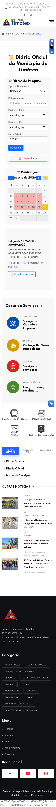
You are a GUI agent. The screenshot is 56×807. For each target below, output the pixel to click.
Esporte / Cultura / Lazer (34, 515)
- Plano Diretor (14, 461)
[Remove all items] (41, 91)
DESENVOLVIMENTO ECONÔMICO (19, 671)
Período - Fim (15, 122)
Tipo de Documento (19, 86)
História (9, 729)
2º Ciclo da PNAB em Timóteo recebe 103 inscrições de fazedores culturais (38, 563)
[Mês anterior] (11, 178)
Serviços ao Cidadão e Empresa (30, 325)
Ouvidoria (9, 754)
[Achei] (25, 15)
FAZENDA (9, 684)
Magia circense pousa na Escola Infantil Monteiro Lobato (36, 543)
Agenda (9, 735)
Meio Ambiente (12, 691)
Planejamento (12, 697)
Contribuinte (30, 317)
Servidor (28, 362)
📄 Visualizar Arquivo (22, 274)
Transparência (31, 383)
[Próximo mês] (38, 178)
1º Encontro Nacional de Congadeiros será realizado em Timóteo (38, 523)
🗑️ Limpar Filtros (28, 158)
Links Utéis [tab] (45, 450)
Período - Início (16, 110)
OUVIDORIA (32, 691)
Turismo (27, 341)
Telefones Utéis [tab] (28, 451)
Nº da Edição (15, 134)
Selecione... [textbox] (16, 91)
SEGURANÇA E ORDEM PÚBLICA (19, 704)
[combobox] (28, 91)
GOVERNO (25, 684)
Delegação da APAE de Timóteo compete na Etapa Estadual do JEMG (37, 503)
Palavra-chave (16, 98)
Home (7, 33)
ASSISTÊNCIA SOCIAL (36, 665)
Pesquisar (15, 147)
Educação (27, 495)
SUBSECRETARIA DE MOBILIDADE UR (21, 710)
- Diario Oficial (14, 468)
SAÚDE (30, 697)
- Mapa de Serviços (17, 475)
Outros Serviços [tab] (10, 451)
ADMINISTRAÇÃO (12, 665)
